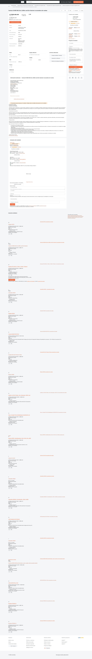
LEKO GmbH (12, 142)
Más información (71, 38)
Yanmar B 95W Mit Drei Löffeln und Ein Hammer (18, 245)
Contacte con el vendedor (15, 22)
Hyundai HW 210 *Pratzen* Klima (15, 354)
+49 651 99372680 (22, 162)
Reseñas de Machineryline (30, 645)
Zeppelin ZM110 (11, 313)
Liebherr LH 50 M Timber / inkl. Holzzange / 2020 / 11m (19, 395)
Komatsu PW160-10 (12, 603)
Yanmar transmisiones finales (73, 216)
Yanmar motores (79, 215)
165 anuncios (15, 144)
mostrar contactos (13, 83)
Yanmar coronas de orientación (75, 217)
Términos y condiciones (30, 640)
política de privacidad (32, 205)
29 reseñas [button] (77, 23)
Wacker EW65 (11, 374)
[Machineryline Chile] (14, 2)
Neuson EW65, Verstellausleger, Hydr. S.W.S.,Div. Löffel (19, 438)
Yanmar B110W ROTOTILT (13, 334)
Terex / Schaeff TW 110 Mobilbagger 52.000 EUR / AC (19, 414)
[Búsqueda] (27, 2)
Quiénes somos (11, 640)
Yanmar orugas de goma (72, 215)
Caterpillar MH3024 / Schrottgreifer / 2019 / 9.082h (18, 499)
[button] (62, 10)
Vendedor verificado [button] (15, 143)
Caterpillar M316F (11, 478)
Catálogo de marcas (29, 647)
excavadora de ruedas (22, 30)
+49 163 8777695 (22, 153)
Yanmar (19, 25)
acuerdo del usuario (42, 205)
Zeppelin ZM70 (11, 224)
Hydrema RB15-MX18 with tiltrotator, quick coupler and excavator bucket (22, 563)
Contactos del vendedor (12, 643)
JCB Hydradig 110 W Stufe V (14, 519)
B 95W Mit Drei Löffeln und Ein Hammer (22, 28)
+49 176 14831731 (22, 159)
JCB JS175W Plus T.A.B (13, 582)
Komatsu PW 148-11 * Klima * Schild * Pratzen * (18, 266)
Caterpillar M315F (11, 292)
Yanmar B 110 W (11, 458)
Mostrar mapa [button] (28, 173)
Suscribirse (12, 279)
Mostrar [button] (17, 153)
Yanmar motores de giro (76, 217)
